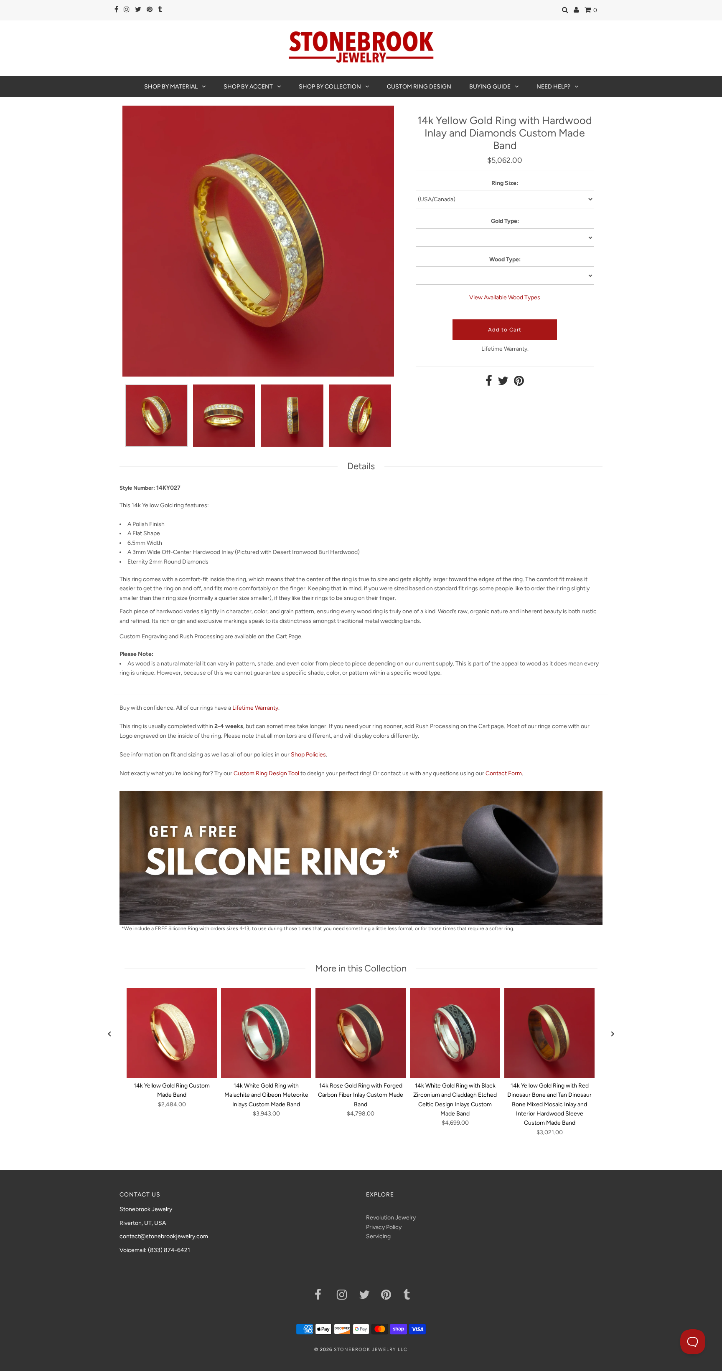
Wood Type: (505, 259)
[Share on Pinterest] (519, 383)
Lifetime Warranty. (505, 348)
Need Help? (553, 86)
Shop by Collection (330, 86)
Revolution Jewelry (391, 1217)
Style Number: (137, 488)
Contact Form (504, 773)
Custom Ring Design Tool (266, 773)
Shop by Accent (248, 86)
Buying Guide (490, 86)
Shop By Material (171, 86)
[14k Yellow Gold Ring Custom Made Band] (172, 1033)
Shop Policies (308, 754)
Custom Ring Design (419, 86)
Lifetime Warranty (255, 707)
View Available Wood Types (504, 297)
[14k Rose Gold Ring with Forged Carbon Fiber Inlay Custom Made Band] (360, 1033)
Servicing (378, 1236)
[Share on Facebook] (489, 383)
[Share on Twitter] (503, 383)
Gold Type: (505, 221)
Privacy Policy (384, 1227)
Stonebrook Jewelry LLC (370, 1349)
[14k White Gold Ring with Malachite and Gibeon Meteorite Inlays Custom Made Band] (266, 1033)
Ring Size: (504, 183)
